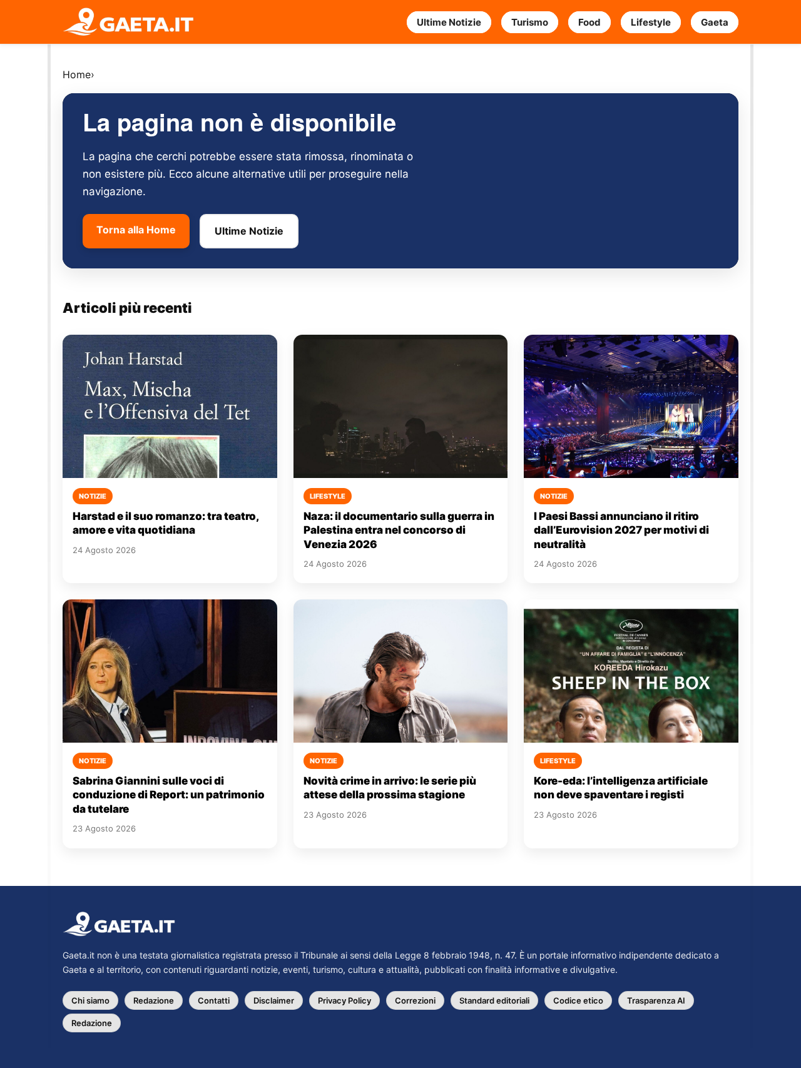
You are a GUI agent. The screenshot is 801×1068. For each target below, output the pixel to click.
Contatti (214, 1000)
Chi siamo (90, 1000)
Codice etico (578, 1000)
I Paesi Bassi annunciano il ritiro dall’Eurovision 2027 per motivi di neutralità (621, 530)
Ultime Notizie (449, 22)
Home (77, 74)
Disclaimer (273, 1000)
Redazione (153, 1000)
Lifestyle (651, 22)
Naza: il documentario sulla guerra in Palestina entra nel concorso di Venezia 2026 (399, 530)
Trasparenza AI (656, 1000)
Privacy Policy (344, 1000)
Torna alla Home (136, 229)
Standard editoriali (494, 1000)
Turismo (529, 22)
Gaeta (714, 22)
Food (589, 22)
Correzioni (415, 1000)
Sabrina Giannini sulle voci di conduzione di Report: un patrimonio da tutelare (169, 795)
